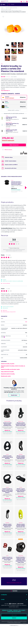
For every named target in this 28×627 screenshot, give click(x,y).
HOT (7, 116)
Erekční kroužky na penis (6, 9)
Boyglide (8, 128)
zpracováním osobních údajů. (14, 622)
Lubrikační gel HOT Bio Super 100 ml (11, 118)
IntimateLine (9, 122)
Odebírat (14, 617)
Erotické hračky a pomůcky (11, 7)
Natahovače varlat (6, 376)
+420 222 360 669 (8, 392)
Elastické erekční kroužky (8, 374)
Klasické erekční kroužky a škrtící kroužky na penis (11, 10)
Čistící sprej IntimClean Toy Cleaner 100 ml (12, 124)
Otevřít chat (14, 395)
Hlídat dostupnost (14, 145)
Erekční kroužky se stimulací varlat (10, 369)
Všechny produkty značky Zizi (14, 582)
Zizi (2, 63)
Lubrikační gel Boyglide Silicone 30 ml (11, 130)
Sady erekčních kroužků (7, 371)
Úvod (2, 7)
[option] (14, 186)
